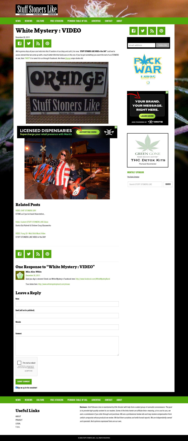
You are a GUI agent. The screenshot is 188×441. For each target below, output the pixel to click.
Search (168, 184)
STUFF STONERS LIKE (37, 9)
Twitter (29, 43)
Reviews (28, 21)
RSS (38, 43)
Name (17, 298)
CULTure (40, 21)
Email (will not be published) (25, 310)
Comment (18, 333)
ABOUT (18, 416)
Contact (108, 21)
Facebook (20, 43)
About (119, 21)
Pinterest (47, 43)
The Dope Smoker (133, 177)
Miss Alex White (34, 272)
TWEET (27, 58)
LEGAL (18, 423)
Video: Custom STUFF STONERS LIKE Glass (32, 222)
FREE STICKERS (56, 21)
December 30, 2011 (33, 275)
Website (18, 322)
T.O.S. (18, 427)
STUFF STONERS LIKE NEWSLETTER (148, 39)
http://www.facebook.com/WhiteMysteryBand (93, 279)
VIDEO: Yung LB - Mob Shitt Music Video (30, 233)
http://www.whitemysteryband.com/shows (54, 284)
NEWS (18, 21)
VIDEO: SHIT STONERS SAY (26, 210)
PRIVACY (19, 420)
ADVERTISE (96, 21)
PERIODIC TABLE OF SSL (77, 21)
